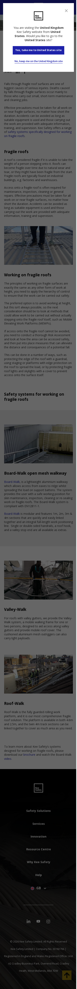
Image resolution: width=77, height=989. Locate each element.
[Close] (66, 10)
